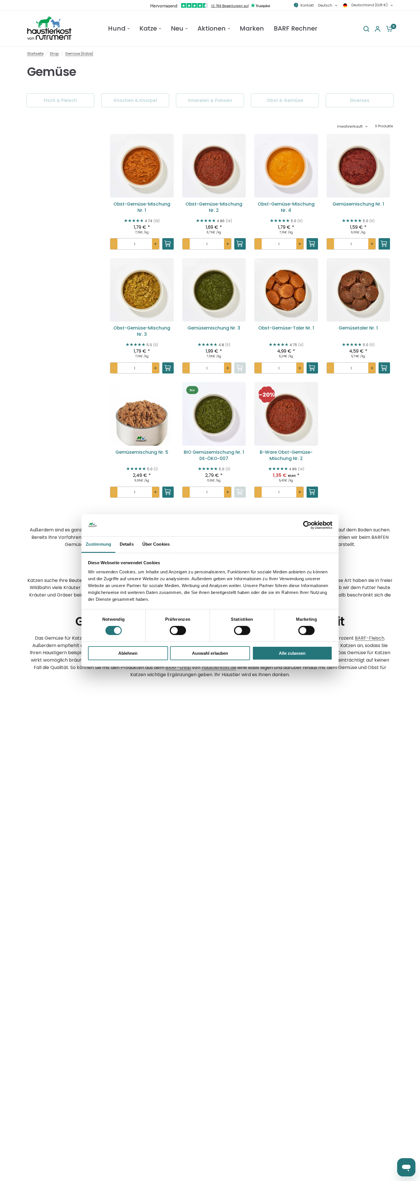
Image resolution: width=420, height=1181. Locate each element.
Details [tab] (127, 544)
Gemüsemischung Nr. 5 (141, 452)
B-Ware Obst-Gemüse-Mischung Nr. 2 (286, 455)
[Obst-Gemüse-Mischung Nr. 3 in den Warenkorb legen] (168, 368)
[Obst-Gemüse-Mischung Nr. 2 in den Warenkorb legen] (240, 244)
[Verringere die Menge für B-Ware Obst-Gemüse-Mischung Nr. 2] (258, 492)
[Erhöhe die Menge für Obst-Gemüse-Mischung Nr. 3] (155, 368)
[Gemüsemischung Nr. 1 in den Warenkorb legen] (384, 244)
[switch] (178, 630)
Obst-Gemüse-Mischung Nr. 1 (141, 207)
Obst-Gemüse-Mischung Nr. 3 (141, 331)
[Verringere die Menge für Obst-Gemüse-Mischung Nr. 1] (113, 243)
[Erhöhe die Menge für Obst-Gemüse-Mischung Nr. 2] (227, 243)
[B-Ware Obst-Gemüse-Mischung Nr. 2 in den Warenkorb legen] (312, 492)
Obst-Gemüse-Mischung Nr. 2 (213, 207)
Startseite (35, 53)
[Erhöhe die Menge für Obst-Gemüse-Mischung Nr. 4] (299, 243)
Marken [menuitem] (252, 28)
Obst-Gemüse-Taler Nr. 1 (286, 328)
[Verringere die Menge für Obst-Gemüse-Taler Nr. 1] (258, 368)
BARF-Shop (178, 667)
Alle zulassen (292, 653)
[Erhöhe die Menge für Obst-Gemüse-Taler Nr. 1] (299, 368)
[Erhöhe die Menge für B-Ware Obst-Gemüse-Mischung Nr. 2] (299, 492)
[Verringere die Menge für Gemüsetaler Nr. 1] (330, 368)
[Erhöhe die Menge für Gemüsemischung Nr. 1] (371, 243)
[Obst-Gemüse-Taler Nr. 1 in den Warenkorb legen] (312, 368)
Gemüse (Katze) (79, 53)
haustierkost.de (219, 667)
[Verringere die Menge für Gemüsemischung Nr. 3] (186, 368)
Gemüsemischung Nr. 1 (358, 204)
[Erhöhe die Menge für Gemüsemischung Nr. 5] (155, 492)
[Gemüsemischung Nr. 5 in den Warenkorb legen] (168, 492)
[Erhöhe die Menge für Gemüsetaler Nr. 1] (371, 368)
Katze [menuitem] (148, 28)
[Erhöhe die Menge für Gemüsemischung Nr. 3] (227, 368)
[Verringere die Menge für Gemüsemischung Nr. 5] (113, 492)
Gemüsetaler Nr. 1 (358, 328)
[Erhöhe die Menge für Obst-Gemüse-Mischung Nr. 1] (155, 243)
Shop (54, 53)
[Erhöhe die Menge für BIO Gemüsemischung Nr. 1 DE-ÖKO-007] (227, 492)
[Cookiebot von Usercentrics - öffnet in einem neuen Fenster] (307, 525)
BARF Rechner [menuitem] (295, 28)
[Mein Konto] (377, 29)
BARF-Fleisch (369, 638)
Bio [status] (192, 390)
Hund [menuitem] (116, 28)
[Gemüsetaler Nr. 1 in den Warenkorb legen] (384, 368)
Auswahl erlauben (210, 653)
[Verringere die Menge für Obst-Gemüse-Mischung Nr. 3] (113, 368)
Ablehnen (127, 653)
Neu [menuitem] (177, 28)
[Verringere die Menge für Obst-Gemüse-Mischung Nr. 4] (258, 243)
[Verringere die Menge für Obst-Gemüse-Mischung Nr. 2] (186, 243)
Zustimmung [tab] (98, 544)
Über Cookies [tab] (156, 544)
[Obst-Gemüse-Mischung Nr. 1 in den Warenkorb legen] (168, 244)
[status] (266, 394)
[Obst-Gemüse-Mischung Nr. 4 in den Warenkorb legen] (312, 244)
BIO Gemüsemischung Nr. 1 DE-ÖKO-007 (214, 455)
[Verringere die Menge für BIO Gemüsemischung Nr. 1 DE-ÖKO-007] (186, 492)
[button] (141, 187)
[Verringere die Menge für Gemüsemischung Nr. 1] (330, 243)
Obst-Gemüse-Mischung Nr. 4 (286, 207)
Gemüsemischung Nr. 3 (213, 328)
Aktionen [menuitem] (211, 28)
